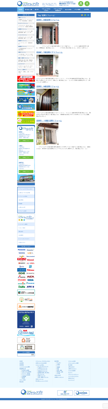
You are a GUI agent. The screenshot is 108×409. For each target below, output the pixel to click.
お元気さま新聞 (25, 370)
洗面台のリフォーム (42, 371)
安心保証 (70, 364)
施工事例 (21, 200)
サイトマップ (71, 380)
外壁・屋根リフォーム (43, 377)
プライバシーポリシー (73, 374)
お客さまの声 (22, 207)
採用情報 (22, 364)
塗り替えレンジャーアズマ (42, 381)
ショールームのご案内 (25, 366)
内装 (58, 368)
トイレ (58, 365)
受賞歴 (20, 203)
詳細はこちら (26, 140)
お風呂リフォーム (22, 29)
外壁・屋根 (59, 370)
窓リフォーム (41, 374)
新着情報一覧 (23, 368)
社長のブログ (22, 242)
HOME (21, 361)
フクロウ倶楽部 (71, 370)
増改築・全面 (60, 371)
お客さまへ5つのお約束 (24, 192)
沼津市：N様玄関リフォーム (47, 86)
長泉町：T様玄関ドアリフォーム (49, 52)
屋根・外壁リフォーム (23, 58)
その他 (58, 373)
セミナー (70, 372)
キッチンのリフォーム (43, 366)
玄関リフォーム (41, 375)
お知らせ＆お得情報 (26, 371)
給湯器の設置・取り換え (43, 372)
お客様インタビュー (59, 377)
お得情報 (24, 376)
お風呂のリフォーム (42, 368)
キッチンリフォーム (23, 23)
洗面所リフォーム (22, 40)
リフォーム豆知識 (26, 374)
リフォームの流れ (23, 196)
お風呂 (58, 364)
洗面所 (58, 367)
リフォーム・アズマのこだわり (43, 361)
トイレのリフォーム (42, 369)
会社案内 (21, 235)
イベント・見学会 (26, 373)
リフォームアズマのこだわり (25, 189)
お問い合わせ (71, 366)
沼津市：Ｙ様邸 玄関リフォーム (49, 121)
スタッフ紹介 (22, 227)
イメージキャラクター (24, 238)
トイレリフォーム (22, 34)
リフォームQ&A (22, 211)
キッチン (59, 362)
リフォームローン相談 (73, 363)
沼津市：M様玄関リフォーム (47, 20)
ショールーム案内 (23, 224)
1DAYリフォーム (39, 379)
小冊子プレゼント (72, 368)
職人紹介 (21, 231)
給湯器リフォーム (22, 46)
